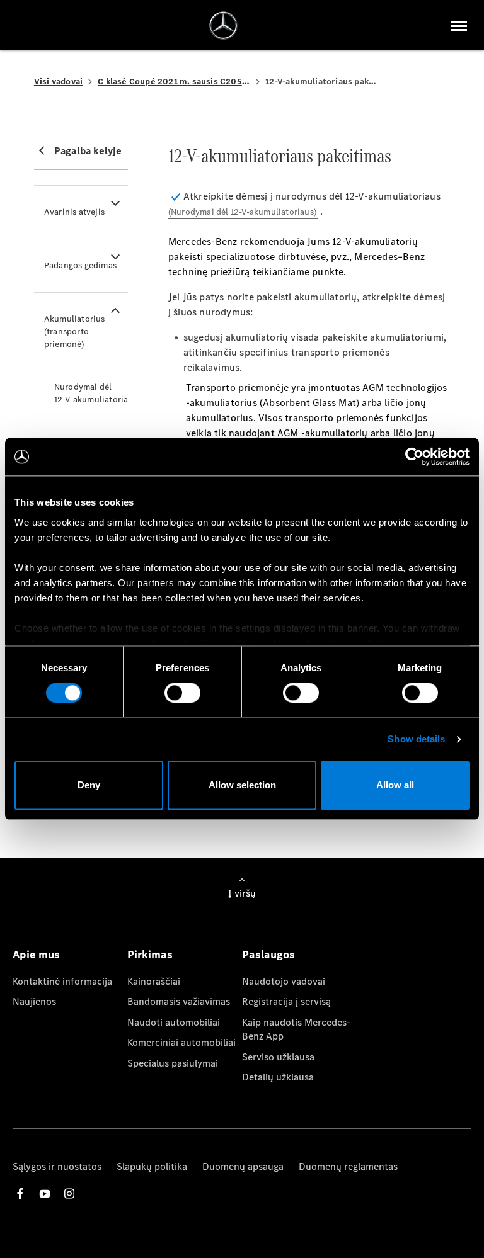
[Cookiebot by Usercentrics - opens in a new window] (414, 456)
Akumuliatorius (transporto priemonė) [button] (74, 331)
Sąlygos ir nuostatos (57, 1166)
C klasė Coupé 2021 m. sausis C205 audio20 (174, 82)
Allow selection (242, 785)
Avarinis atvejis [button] (74, 212)
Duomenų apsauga (243, 1166)
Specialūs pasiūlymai (172, 1063)
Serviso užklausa (278, 1056)
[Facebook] (20, 1193)
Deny (89, 785)
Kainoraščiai (153, 981)
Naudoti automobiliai (173, 1022)
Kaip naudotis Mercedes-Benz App (296, 1029)
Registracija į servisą (286, 1001)
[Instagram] (69, 1193)
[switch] (182, 693)
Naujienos (34, 1001)
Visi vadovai (58, 82)
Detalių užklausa (278, 1077)
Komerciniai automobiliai (181, 1042)
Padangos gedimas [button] (80, 265)
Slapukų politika (152, 1166)
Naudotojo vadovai (283, 981)
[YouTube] (44, 1193)
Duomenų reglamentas (348, 1166)
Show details (416, 739)
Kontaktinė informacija (62, 981)
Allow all (395, 785)
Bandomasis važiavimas (178, 1001)
